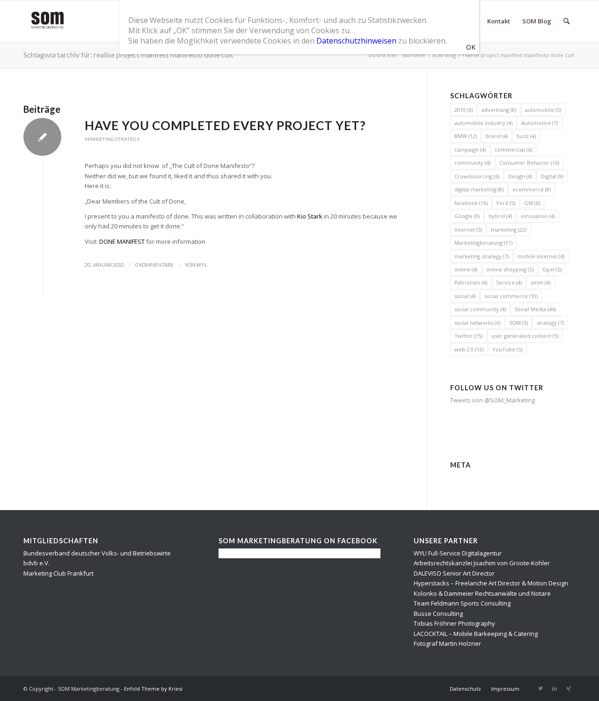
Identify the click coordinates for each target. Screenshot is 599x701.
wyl (201, 265)
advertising (499, 109)
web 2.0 (468, 349)
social (464, 295)
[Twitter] (540, 688)
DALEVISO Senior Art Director (454, 573)
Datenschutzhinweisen (356, 41)
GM (532, 202)
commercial (513, 149)
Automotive (539, 122)
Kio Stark (309, 216)
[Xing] (569, 688)
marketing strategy (481, 256)
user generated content (524, 335)
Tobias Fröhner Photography (454, 623)
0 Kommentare (154, 265)
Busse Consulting (438, 613)
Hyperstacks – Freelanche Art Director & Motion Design (491, 583)
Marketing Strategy (112, 139)
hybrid (500, 215)
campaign (470, 149)
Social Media (535, 309)
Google (467, 215)
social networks (477, 322)
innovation (538, 215)
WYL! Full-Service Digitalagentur (458, 553)
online (465, 269)
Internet (468, 229)
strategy (550, 322)
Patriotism (470, 282)
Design (520, 176)
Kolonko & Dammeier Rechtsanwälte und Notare (482, 593)
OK (470, 47)
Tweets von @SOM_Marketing (492, 400)
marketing (508, 229)
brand (497, 135)
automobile (543, 109)
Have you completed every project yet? (225, 125)
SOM (518, 322)
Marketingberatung (483, 242)
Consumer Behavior (529, 162)
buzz (526, 135)
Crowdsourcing (476, 176)
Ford (506, 202)
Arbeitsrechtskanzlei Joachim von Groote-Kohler (482, 563)
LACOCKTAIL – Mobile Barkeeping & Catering (476, 633)
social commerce (511, 295)
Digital (552, 176)
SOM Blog (444, 54)
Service (509, 282)
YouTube (507, 349)
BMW (465, 135)
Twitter (468, 335)
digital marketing (479, 189)
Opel (552, 269)
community (472, 162)
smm (540, 282)
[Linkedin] (555, 688)
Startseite (413, 54)
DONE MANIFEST (122, 241)
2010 (463, 109)
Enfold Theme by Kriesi (153, 688)
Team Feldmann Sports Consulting (462, 603)
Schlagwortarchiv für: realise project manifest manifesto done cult (128, 54)
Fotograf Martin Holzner (447, 643)
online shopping (509, 269)
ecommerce (531, 189)
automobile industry (483, 122)
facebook (471, 202)
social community (480, 309)
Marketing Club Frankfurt (58, 573)
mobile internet (541, 256)
